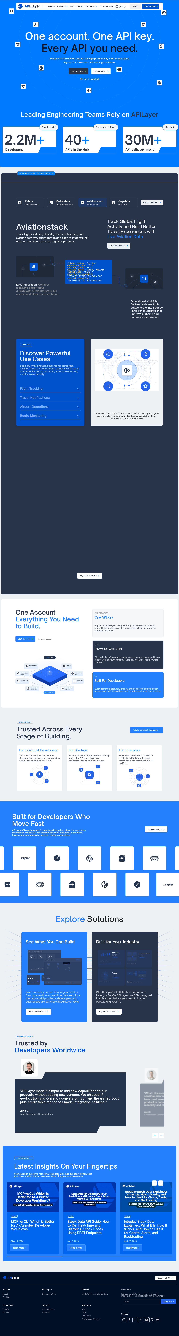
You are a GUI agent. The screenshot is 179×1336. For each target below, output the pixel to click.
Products (51, 6)
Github (6, 1309)
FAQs (84, 1312)
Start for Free (150, 6)
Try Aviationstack (117, 246)
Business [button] (61, 6)
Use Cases (86, 1315)
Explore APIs (99, 71)
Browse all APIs (150, 202)
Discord (6, 1312)
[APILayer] (29, 6)
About (5, 1294)
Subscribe (167, 1301)
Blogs (84, 1309)
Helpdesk (46, 1312)
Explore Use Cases (37, 1011)
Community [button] (90, 6)
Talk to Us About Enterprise (145, 730)
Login (135, 6)
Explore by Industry (108, 1011)
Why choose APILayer (91, 1319)
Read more (19, 1247)
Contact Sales (48, 1309)
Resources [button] (75, 6)
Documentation (106, 6)
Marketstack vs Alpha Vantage (95, 1294)
